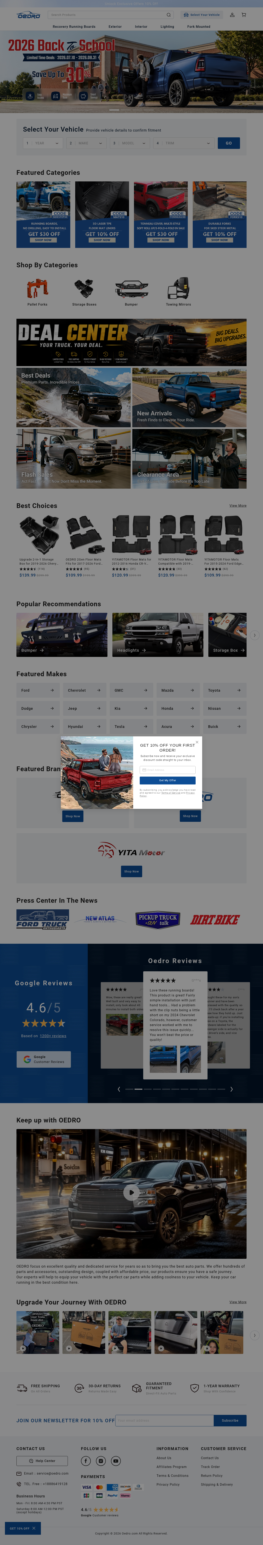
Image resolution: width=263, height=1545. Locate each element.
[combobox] (168, 770)
